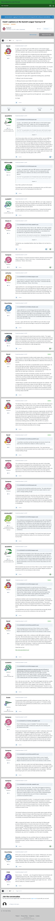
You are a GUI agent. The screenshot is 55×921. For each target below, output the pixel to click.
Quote (20, 102)
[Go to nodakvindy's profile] (8, 338)
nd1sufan (8, 273)
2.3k (9, 345)
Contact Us (31, 916)
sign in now (33, 898)
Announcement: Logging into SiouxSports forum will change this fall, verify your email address (27, 17)
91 (9, 58)
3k (9, 884)
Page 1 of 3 (18, 40)
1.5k (9, 285)
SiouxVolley (8, 303)
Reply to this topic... (15, 904)
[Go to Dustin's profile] (8, 702)
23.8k (9, 175)
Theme (17, 916)
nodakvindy (8, 333)
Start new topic (33, 34)
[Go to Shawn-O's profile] (8, 226)
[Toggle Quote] (17, 119)
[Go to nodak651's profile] (8, 204)
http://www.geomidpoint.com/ (22, 650)
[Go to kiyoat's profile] (4, 28)
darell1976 (8, 116)
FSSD (8, 872)
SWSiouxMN (8, 162)
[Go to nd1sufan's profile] (8, 278)
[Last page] (13, 40)
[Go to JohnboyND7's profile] (8, 518)
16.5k (9, 128)
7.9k (9, 233)
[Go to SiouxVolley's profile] (8, 308)
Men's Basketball (21, 29)
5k (9, 211)
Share (39, 28)
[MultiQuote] (16, 103)
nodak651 (8, 199)
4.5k (9, 710)
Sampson (8, 255)
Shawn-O (8, 221)
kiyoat (9, 27)
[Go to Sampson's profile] (8, 260)
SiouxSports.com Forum (10, 2)
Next (10, 40)
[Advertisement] (27, 12)
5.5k (9, 525)
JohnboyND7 (8, 513)
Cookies (38, 916)
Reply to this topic (46, 34)
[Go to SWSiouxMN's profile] (8, 167)
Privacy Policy (24, 916)
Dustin (8, 697)
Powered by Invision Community (27, 918)
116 (9, 267)
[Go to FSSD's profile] (8, 877)
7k (9, 315)
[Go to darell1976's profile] (8, 121)
